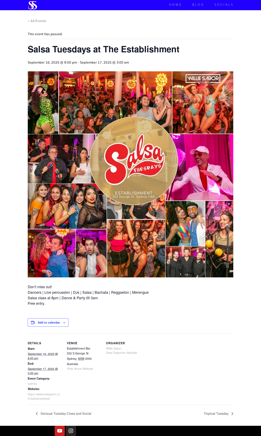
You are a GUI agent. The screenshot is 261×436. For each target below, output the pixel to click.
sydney (32, 383)
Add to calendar (49, 322)
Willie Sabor (113, 348)
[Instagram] (71, 431)
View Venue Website (80, 369)
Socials (224, 5)
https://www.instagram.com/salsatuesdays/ (44, 396)
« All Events (37, 20)
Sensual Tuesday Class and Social (65, 413)
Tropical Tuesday (216, 413)
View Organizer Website (121, 353)
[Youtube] (60, 431)
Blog (198, 5)
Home (175, 5)
